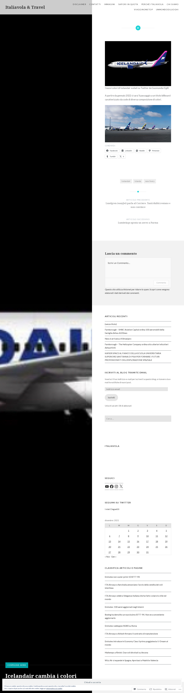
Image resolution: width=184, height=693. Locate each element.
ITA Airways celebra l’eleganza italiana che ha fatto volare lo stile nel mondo (135, 597)
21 (119, 547)
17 (147, 541)
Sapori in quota (128, 4)
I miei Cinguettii (112, 509)
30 (138, 552)
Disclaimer (79, 4)
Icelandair (125, 181)
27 (110, 552)
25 (157, 547)
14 (119, 541)
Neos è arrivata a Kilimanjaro (118, 338)
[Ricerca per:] (138, 418)
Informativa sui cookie (54, 688)
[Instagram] (116, 486)
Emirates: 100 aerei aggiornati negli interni (124, 607)
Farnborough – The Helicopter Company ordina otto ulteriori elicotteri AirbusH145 (136, 346)
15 (128, 541)
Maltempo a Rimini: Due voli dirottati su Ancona (126, 652)
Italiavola (112, 446)
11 (157, 536)
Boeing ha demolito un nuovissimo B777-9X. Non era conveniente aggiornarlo (134, 616)
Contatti (95, 4)
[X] (121, 486)
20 (110, 547)
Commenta (161, 282)
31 (147, 552)
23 (138, 547)
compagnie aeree (16, 665)
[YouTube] (107, 486)
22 (128, 547)
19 (166, 541)
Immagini (109, 4)
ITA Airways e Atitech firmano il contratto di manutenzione (131, 633)
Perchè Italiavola (152, 4)
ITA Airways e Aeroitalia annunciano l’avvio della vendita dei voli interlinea (134, 586)
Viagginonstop (143, 9)
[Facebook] (112, 486)
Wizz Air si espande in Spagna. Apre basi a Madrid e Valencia (131, 660)
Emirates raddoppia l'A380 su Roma (121, 626)
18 (157, 541)
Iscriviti (111, 397)
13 (110, 541)
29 (128, 552)
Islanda (138, 181)
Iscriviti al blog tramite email (126, 372)
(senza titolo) (111, 324)
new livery (150, 181)
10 (147, 536)
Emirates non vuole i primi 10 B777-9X (122, 577)
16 (138, 541)
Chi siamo (173, 4)
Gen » (113, 556)
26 (166, 547)
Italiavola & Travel (25, 7)
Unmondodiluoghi (167, 9)
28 (119, 552)
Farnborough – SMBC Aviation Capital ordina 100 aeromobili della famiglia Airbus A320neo (134, 331)
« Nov (107, 556)
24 (147, 547)
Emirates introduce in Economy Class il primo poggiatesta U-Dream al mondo (136, 643)
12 (166, 536)
